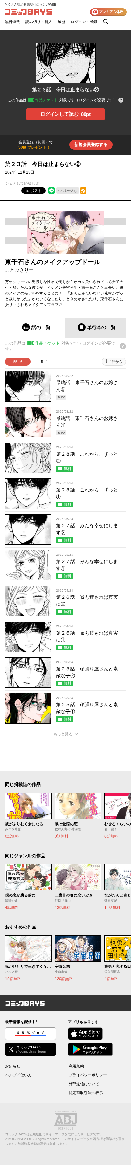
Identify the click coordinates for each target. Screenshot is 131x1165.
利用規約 (76, 1066)
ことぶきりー (19, 270)
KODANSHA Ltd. (20, 1139)
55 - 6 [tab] (17, 362)
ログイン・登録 (84, 22)
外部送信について (84, 1084)
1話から (116, 362)
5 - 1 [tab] (44, 362)
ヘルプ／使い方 (18, 1075)
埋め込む (70, 191)
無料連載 (12, 22)
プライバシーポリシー (88, 1075)
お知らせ (12, 1066)
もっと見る (62, 734)
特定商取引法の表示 (86, 1093)
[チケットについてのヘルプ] (120, 101)
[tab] (35, 328)
